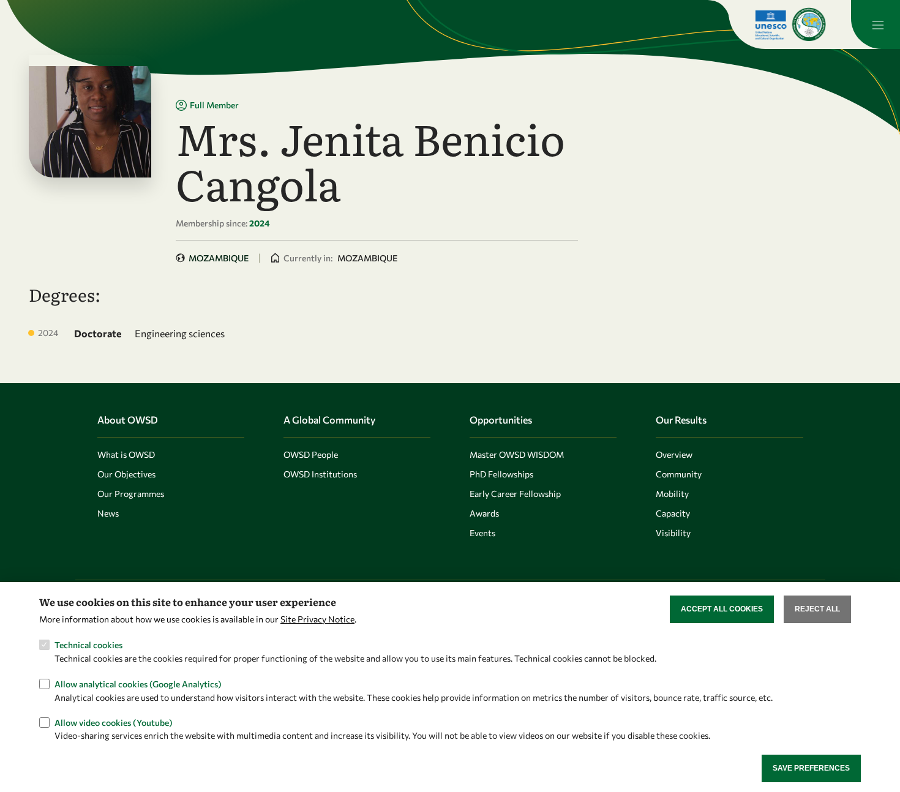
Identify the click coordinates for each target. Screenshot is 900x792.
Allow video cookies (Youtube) (113, 722)
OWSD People (310, 454)
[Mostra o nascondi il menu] (875, 24)
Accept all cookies (722, 609)
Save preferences (811, 768)
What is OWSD (126, 454)
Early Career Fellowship (515, 493)
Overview (674, 454)
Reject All (817, 609)
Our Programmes (130, 493)
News (108, 513)
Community (679, 474)
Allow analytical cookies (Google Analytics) (138, 683)
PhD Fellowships (501, 474)
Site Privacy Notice (317, 619)
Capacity (673, 513)
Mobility (672, 493)
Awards (484, 513)
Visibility (673, 533)
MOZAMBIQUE (219, 258)
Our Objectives (126, 474)
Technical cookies (88, 645)
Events (482, 533)
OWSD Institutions (320, 474)
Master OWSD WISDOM (517, 454)
